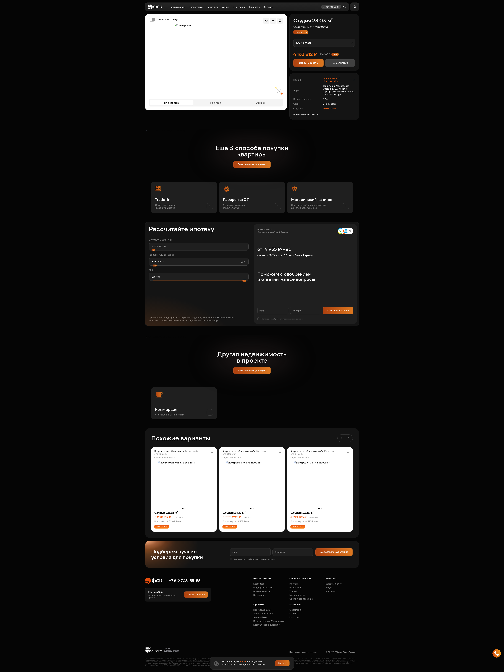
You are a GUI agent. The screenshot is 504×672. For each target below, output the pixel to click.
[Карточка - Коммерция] (184, 403)
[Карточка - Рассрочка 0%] (252, 197)
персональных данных (293, 319)
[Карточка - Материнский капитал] (320, 197)
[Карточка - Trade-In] (184, 197)
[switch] (163, 19)
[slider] (198, 265)
